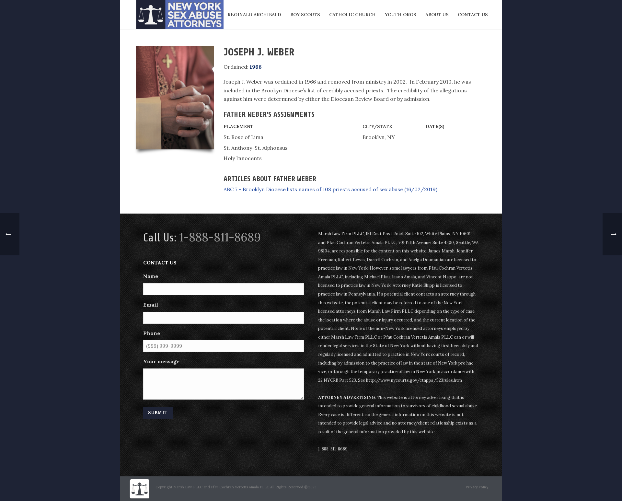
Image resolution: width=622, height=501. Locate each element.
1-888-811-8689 (220, 237)
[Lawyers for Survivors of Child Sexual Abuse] (139, 488)
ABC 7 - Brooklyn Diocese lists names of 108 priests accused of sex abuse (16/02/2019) (330, 189)
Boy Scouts (305, 14)
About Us (437, 14)
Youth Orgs (400, 14)
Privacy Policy (477, 487)
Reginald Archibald (254, 14)
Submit (158, 412)
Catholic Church (352, 14)
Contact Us (473, 14)
